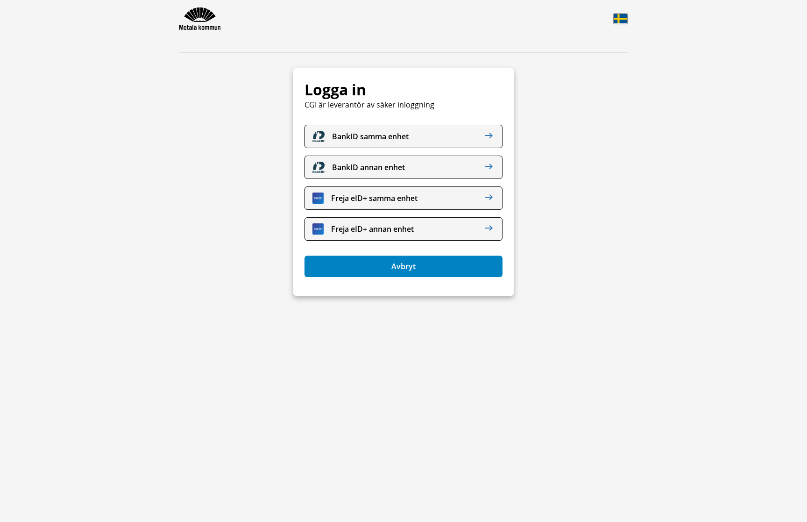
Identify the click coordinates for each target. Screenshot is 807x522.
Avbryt (403, 266)
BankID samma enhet (370, 136)
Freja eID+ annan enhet (372, 229)
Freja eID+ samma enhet (374, 198)
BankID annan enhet (368, 167)
